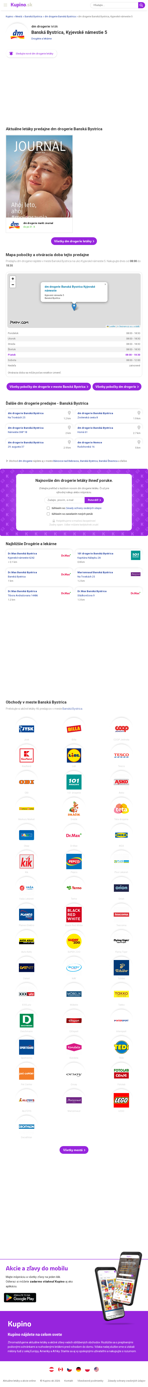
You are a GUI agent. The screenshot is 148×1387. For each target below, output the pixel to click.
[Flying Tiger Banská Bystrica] (121, 941)
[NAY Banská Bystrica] (74, 968)
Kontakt (68, 1380)
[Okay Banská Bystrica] (26, 835)
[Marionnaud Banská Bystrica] (74, 1100)
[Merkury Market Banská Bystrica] (26, 809)
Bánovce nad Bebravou (66, 461)
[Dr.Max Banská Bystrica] (74, 835)
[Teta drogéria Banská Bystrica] (121, 809)
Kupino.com (96, 1370)
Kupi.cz (69, 1370)
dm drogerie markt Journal (39, 184)
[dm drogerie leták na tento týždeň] (15, 225)
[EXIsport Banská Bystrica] (74, 1021)
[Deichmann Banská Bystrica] (26, 1021)
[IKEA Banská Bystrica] (121, 835)
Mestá (18, 16)
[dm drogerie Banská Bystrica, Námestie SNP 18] (39, 430)
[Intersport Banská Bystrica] (121, 1021)
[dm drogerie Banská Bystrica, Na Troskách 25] (39, 415)
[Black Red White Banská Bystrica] (74, 915)
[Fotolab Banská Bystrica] (121, 1074)
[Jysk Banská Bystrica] (26, 729)
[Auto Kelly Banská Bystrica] (26, 941)
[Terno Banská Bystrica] (74, 888)
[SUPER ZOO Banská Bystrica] (74, 941)
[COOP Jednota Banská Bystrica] (121, 729)
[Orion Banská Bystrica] (121, 888)
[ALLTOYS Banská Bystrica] (26, 1100)
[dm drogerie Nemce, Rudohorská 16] (109, 445)
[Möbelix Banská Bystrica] (74, 994)
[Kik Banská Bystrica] (26, 861)
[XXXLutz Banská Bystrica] (26, 994)
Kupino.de (78, 1370)
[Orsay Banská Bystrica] (74, 1074)
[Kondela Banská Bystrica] (74, 1047)
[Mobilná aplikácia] (20, 1298)
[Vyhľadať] (141, 5)
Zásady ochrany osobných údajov (84, 508)
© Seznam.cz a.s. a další (128, 326)
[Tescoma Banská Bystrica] (121, 915)
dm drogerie (25, 461)
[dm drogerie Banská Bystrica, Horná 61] (109, 430)
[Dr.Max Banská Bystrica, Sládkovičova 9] (109, 595)
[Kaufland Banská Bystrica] (26, 755)
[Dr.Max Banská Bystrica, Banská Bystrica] (39, 576)
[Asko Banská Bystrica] (121, 782)
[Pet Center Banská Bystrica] (26, 1074)
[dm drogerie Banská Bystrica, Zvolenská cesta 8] (109, 415)
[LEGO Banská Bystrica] (121, 1100)
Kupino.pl (87, 1370)
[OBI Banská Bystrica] (26, 782)
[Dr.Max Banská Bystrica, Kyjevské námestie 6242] (39, 558)
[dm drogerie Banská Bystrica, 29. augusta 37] (39, 445)
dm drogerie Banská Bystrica (60, 16)
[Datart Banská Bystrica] (26, 968)
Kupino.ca (60, 1370)
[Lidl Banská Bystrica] (74, 755)
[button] (31, 53)
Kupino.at (52, 1370)
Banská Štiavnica (108, 461)
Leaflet (112, 326)
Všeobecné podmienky (90, 1380)
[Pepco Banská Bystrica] (74, 861)
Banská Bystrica (33, 16)
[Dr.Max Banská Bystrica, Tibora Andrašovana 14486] (39, 595)
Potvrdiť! (93, 500)
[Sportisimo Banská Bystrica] (26, 1047)
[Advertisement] (74, 91)
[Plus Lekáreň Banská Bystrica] (121, 861)
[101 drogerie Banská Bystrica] (74, 782)
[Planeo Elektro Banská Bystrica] (26, 915)
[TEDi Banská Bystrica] (121, 1047)
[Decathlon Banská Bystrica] (26, 1127)
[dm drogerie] (17, 34)
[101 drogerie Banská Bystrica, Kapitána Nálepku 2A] (109, 558)
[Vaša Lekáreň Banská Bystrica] (26, 888)
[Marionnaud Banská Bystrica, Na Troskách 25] (109, 576)
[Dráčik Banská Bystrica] (74, 809)
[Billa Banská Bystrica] (74, 729)
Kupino (9, 16)
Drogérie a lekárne (41, 38)
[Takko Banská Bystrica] (121, 994)
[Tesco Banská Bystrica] (121, 755)
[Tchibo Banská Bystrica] (121, 968)
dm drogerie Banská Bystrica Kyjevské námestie (70, 288)
